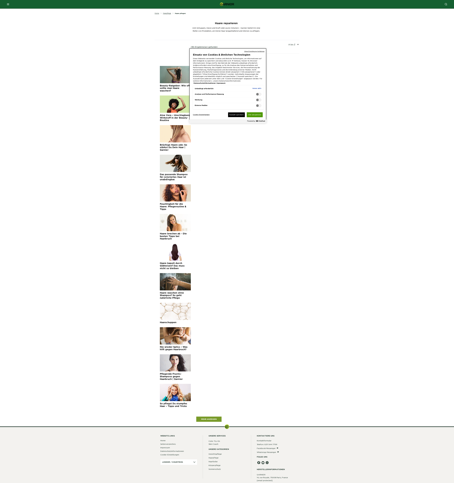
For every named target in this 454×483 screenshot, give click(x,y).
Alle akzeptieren (254, 114)
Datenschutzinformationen (172, 451)
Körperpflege (214, 465)
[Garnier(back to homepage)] (227, 4)
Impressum (165, 447)
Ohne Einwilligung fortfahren (254, 51)
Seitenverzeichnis (168, 444)
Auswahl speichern (236, 114)
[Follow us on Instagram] (267, 463)
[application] (178, 462)
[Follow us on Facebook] (259, 463)
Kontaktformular (264, 441)
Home (163, 440)
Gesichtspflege (215, 454)
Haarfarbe (213, 461)
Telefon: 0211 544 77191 (267, 444)
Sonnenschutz (215, 469)
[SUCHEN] (446, 4)
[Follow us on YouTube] (263, 463)
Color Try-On (214, 441)
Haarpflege (213, 458)
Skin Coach (213, 444)
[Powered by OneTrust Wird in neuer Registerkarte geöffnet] (256, 121)
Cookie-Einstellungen (169, 455)
